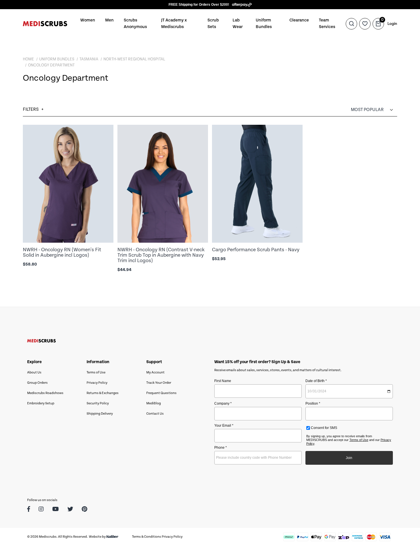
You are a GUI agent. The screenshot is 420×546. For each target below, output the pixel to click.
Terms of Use (96, 372)
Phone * (220, 448)
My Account (155, 372)
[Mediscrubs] (45, 23)
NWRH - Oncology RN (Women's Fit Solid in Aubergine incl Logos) (62, 252)
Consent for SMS (323, 428)
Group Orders (37, 383)
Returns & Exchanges (103, 393)
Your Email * (223, 426)
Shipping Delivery (100, 414)
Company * (223, 403)
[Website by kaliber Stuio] (112, 537)
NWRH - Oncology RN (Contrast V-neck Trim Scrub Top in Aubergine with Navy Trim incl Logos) (161, 255)
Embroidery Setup (40, 403)
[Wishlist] (365, 23)
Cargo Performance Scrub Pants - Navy (255, 250)
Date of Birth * (316, 381)
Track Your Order (158, 383)
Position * (312, 403)
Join (349, 458)
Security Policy (98, 403)
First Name (222, 381)
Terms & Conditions (146, 537)
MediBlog (153, 403)
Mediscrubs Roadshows (45, 393)
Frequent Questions (161, 393)
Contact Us (155, 414)
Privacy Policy (97, 383)
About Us (34, 372)
